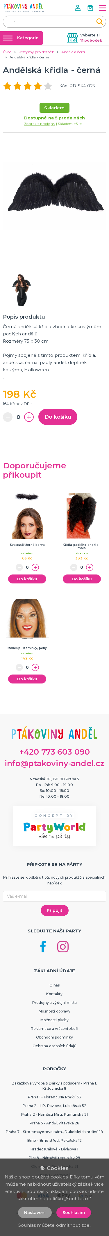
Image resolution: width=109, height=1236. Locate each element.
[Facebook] (43, 946)
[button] (78, 7)
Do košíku (57, 417)
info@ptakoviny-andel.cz (55, 763)
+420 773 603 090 (54, 752)
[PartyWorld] (23, 7)
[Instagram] (63, 946)
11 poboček (91, 40)
